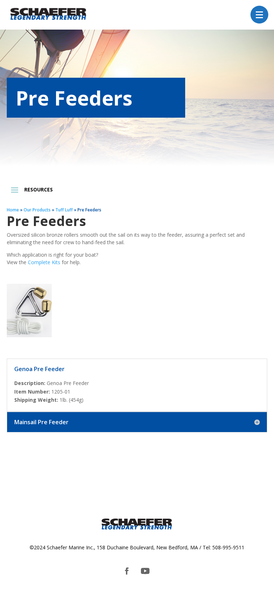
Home (13, 210)
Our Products (37, 210)
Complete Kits (44, 262)
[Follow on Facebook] (127, 571)
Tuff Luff (64, 210)
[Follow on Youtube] (145, 571)
